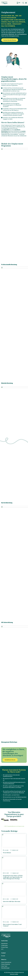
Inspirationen (4, 943)
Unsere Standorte (5, 964)
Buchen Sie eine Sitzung (10, 40)
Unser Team (4, 966)
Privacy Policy (4, 947)
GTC (2, 949)
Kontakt (3, 955)
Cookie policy (4, 945)
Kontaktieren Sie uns (10, 759)
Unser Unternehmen (6, 962)
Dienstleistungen (5, 968)
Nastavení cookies (14, 974)
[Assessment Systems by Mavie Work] (4, 2)
